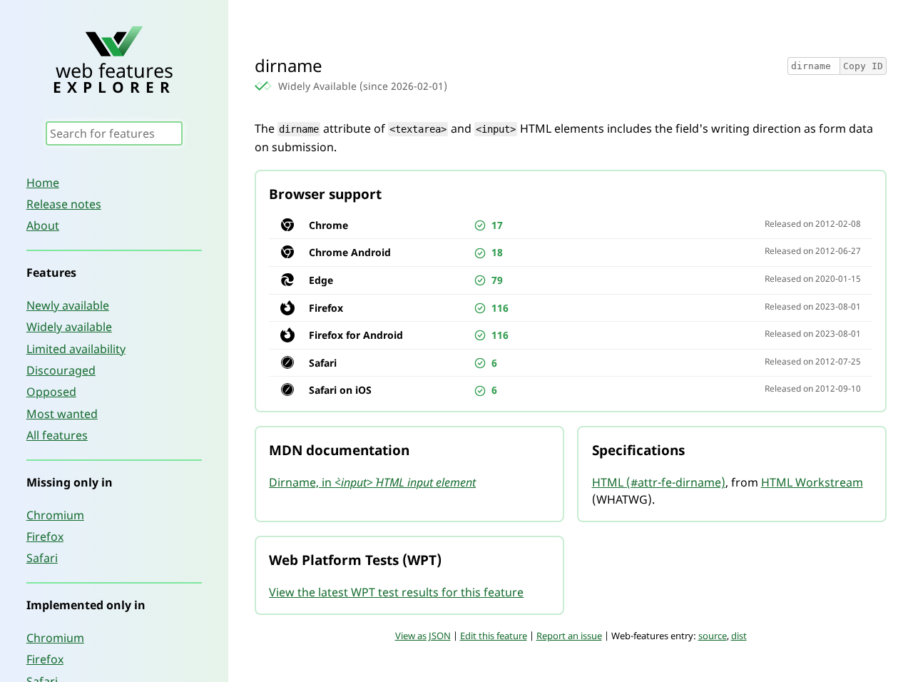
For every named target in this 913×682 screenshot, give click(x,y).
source (712, 635)
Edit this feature (493, 635)
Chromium (55, 515)
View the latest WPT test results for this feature (396, 592)
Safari (42, 558)
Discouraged (61, 370)
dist (739, 635)
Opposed (51, 391)
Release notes (63, 204)
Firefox (44, 536)
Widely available (69, 327)
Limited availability (76, 349)
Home (42, 182)
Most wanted (62, 414)
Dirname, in (372, 482)
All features (57, 435)
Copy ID (863, 66)
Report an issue (569, 635)
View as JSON (423, 635)
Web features (114, 76)
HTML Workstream (812, 482)
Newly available (67, 305)
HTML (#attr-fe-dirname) (658, 482)
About (42, 225)
